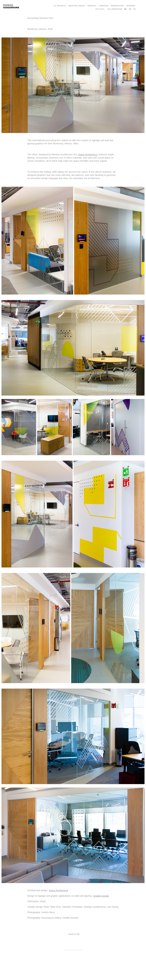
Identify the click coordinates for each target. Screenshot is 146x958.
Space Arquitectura (87, 154)
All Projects (60, 6)
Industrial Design (77, 6)
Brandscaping (117, 6)
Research (91, 6)
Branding (131, 6)
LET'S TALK (99, 9)
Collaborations (114, 9)
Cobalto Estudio (101, 896)
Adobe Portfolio (77, 950)
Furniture (103, 6)
